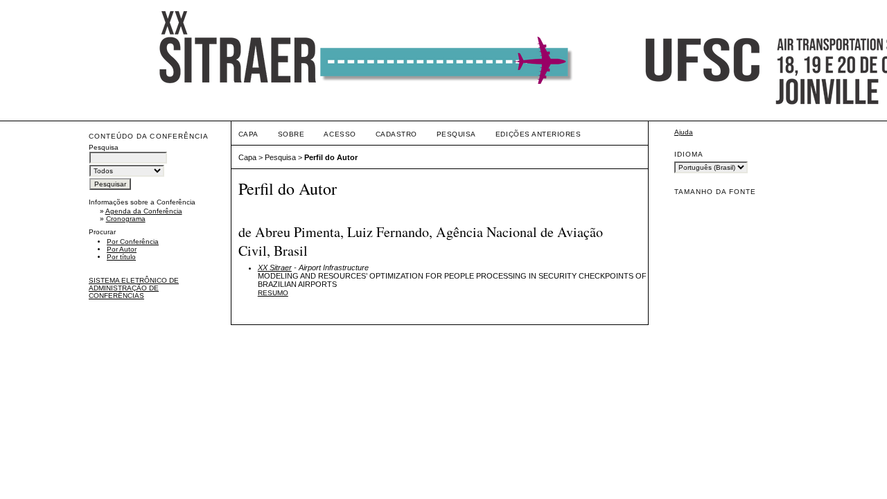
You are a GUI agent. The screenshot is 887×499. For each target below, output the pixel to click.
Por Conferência (133, 241)
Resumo (273, 293)
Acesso (339, 134)
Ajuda (683, 132)
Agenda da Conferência (143, 211)
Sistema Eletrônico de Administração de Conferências (134, 288)
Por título (121, 257)
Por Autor (122, 249)
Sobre (291, 134)
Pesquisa (456, 134)
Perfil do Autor (331, 157)
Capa (248, 134)
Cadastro (396, 134)
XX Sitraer (275, 267)
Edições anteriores (538, 134)
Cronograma (126, 218)
